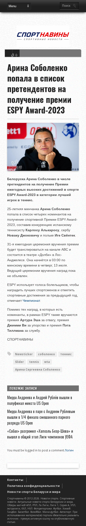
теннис (66, 354)
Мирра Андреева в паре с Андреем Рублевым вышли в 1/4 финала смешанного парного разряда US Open (41, 417)
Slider (19, 362)
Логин (69, 450)
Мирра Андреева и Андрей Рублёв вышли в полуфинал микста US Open (39, 400)
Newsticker (24, 354)
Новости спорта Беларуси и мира (33, 492)
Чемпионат (31, 300)
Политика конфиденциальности (33, 486)
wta (47, 362)
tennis (34, 362)
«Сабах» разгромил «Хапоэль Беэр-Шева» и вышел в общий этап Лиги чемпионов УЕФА (40, 434)
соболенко (46, 354)
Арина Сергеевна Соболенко (37, 369)
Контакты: (15, 480)
